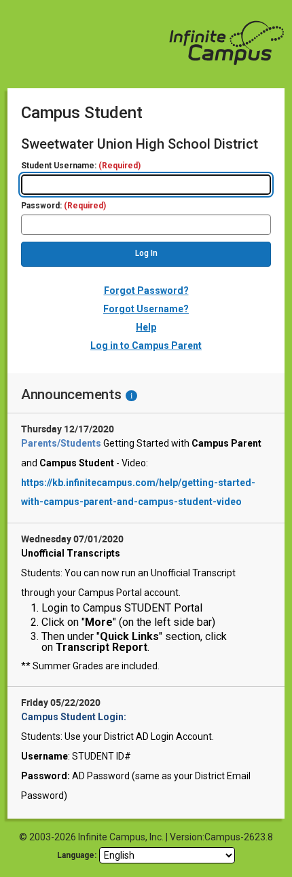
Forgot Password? (146, 290)
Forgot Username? (146, 309)
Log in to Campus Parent (146, 345)
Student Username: (81, 166)
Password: (63, 206)
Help (146, 327)
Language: (76, 855)
